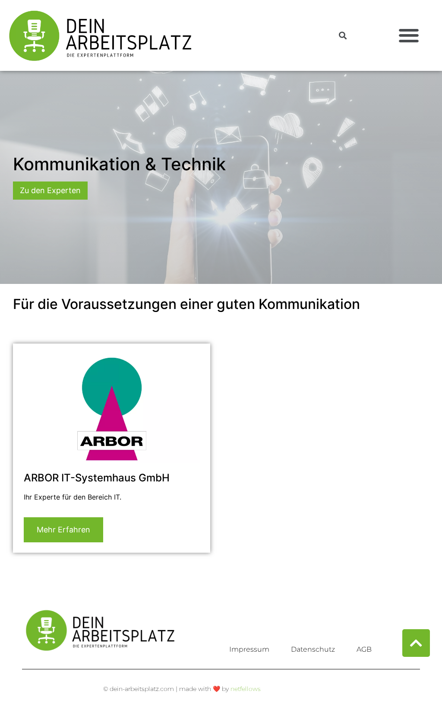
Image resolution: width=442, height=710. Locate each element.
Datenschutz (313, 649)
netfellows (245, 689)
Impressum (249, 649)
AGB (364, 649)
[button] (409, 35)
